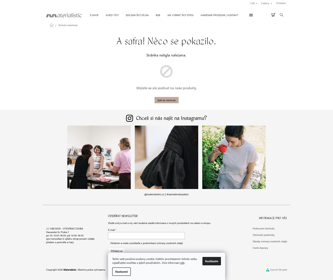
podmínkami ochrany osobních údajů (163, 243)
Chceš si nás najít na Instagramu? (171, 118)
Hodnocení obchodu (264, 228)
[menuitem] (94, 15)
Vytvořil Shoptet (278, 269)
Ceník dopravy (260, 247)
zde (182, 263)
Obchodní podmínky (264, 235)
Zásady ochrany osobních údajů (270, 241)
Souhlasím (211, 261)
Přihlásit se (117, 251)
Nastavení (121, 272)
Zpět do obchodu (166, 100)
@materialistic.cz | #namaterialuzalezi (166, 194)
